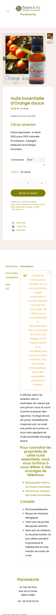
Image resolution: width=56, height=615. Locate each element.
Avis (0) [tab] (7, 286)
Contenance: (17, 159)
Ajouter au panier (28, 193)
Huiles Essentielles (29, 201)
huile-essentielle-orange (21, 207)
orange (36, 207)
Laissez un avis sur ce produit (23, 116)
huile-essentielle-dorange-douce (30, 204)
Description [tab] (10, 266)
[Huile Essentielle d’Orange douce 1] (24, 58)
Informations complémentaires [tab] (10, 275)
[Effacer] (44, 165)
